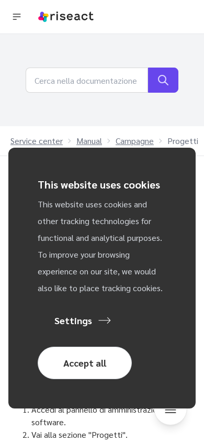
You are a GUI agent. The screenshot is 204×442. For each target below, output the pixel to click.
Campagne (135, 140)
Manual (89, 140)
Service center (36, 140)
